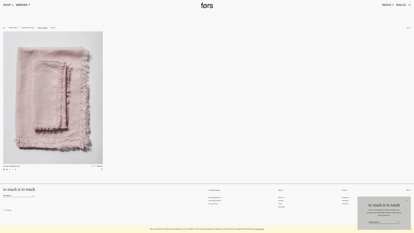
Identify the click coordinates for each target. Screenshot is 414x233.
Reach (387, 4)
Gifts (52, 27)
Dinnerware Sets (28, 27)
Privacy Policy (213, 204)
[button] (33, 195)
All (4, 27)
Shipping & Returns (215, 197)
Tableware (13, 27)
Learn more (259, 229)
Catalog (8, 210)
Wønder (22, 4)
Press (280, 204)
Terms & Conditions (215, 200)
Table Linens (43, 27)
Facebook (345, 200)
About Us (281, 197)
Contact (281, 200)
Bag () (401, 4)
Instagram (345, 197)
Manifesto (281, 207)
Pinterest (345, 204)
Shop (7, 4)
